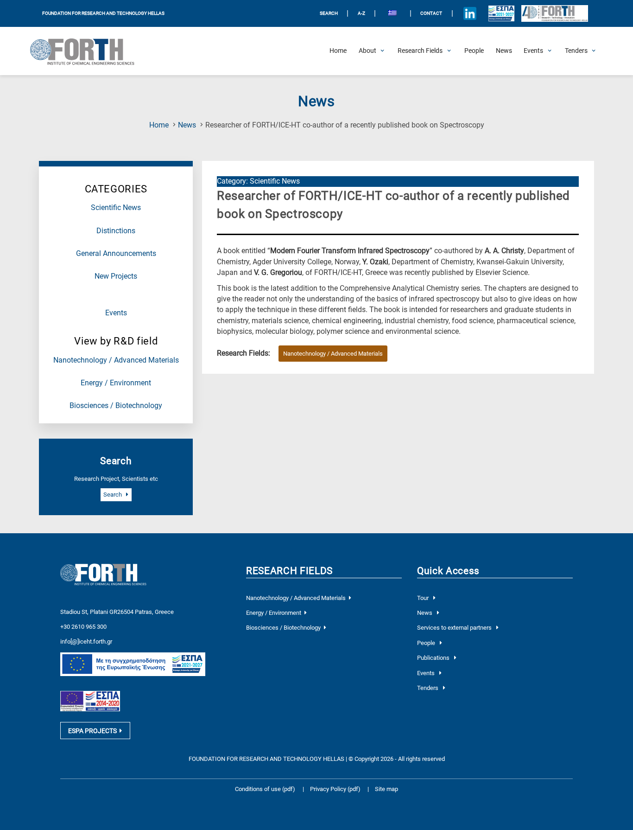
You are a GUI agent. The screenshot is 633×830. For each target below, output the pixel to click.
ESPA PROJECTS (92, 730)
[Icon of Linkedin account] (469, 13)
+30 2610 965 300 (83, 626)
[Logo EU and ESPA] (501, 14)
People (427, 642)
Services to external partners (455, 627)
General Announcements (116, 253)
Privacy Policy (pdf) (336, 788)
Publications (434, 657)
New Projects (116, 276)
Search (113, 494)
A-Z (361, 13)
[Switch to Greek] (393, 13)
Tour (423, 597)
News (187, 125)
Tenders (428, 687)
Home (159, 125)
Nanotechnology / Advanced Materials (116, 360)
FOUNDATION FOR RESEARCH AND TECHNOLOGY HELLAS (103, 13)
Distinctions (115, 231)
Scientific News (116, 208)
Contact (431, 13)
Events (116, 313)
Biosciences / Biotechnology (116, 406)
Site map (386, 788)
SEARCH (329, 13)
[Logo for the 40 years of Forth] (555, 13)
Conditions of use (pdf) (265, 788)
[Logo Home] (87, 51)
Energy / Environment (116, 383)
